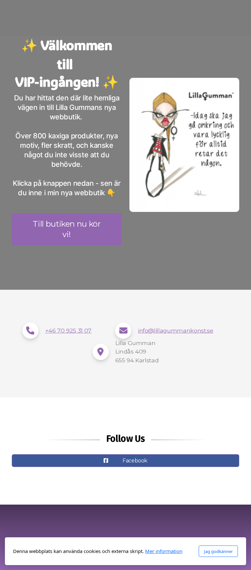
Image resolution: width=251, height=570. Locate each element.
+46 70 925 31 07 (68, 330)
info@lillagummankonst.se (175, 330)
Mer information (163, 551)
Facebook (135, 461)
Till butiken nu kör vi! (66, 229)
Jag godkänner (218, 551)
